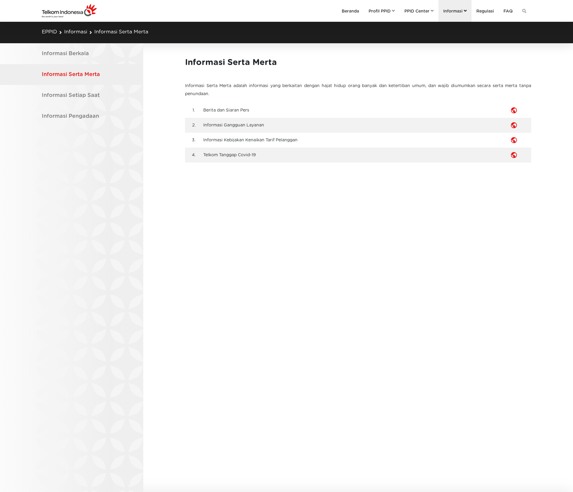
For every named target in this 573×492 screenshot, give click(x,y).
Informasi (75, 31)
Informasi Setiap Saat (71, 95)
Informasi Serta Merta (121, 31)
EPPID (49, 31)
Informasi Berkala (65, 53)
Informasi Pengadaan (70, 116)
